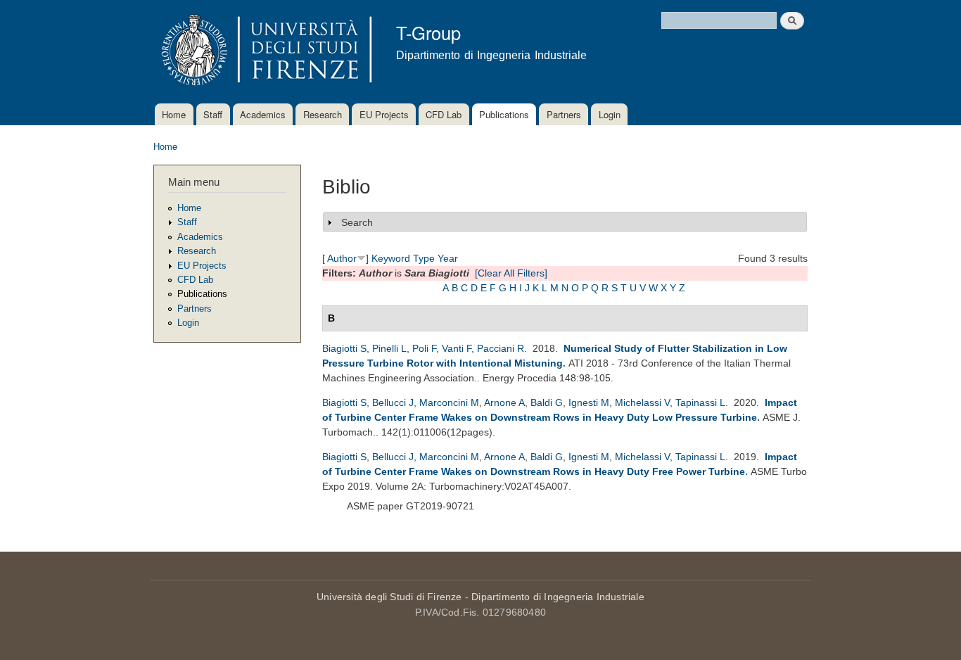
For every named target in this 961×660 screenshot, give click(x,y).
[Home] (264, 51)
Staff (212, 114)
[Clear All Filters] (511, 273)
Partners (564, 114)
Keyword (390, 258)
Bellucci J (393, 402)
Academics (263, 114)
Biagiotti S (344, 348)
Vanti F (456, 348)
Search (357, 222)
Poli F (424, 348)
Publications (504, 114)
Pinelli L (389, 348)
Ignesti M (588, 402)
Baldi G (546, 402)
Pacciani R (500, 348)
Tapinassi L (700, 402)
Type (424, 258)
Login (609, 114)
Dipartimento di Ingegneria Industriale (557, 596)
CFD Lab (444, 114)
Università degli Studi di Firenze (389, 596)
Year (448, 258)
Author (342, 258)
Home (174, 114)
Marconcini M (449, 402)
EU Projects (384, 114)
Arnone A (504, 402)
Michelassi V (642, 402)
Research (322, 114)
